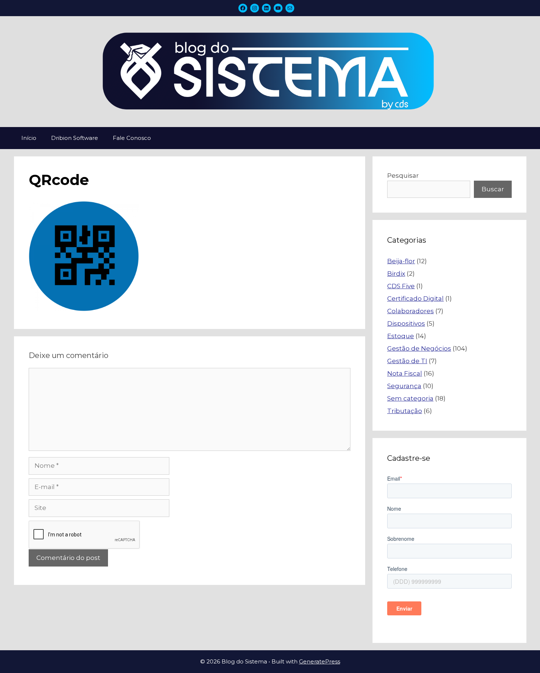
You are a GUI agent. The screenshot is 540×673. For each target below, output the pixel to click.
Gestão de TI (407, 361)
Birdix (396, 273)
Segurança (404, 386)
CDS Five (401, 286)
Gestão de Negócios (419, 348)
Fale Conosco (132, 137)
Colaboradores (410, 311)
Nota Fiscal (404, 373)
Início (28, 137)
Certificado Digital (415, 298)
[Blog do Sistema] (270, 71)
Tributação (404, 411)
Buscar (493, 189)
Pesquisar (403, 175)
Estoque (400, 336)
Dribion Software (74, 137)
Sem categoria (410, 398)
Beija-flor (401, 261)
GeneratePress (319, 661)
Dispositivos (406, 323)
